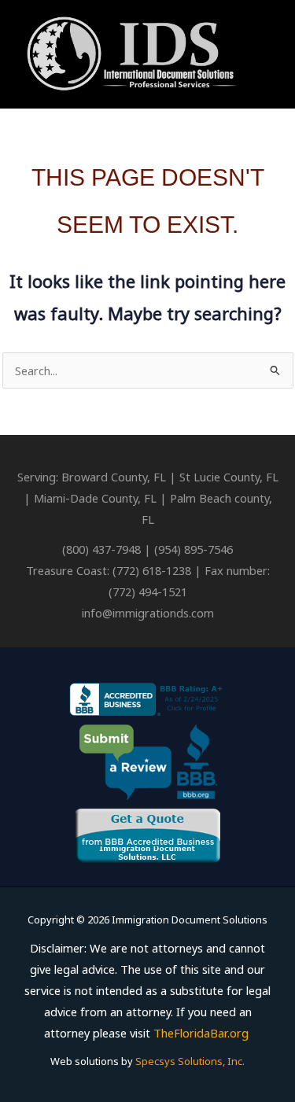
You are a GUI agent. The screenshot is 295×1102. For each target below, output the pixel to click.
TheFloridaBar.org (201, 1033)
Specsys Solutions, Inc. (190, 1061)
